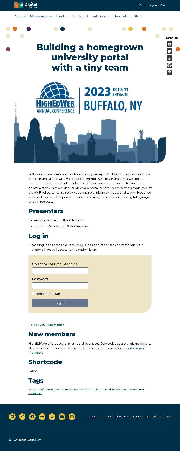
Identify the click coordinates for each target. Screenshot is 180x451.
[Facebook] (172, 65)
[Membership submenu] (51, 16)
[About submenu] (25, 16)
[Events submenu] (68, 16)
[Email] (172, 44)
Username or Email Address (54, 264)
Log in (153, 5)
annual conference (40, 389)
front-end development (111, 389)
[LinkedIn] (172, 58)
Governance (136, 389)
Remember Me (47, 294)
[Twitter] (172, 51)
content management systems (74, 389)
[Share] (172, 72)
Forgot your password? (46, 324)
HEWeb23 (35, 393)
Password (40, 279)
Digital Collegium (30, 440)
